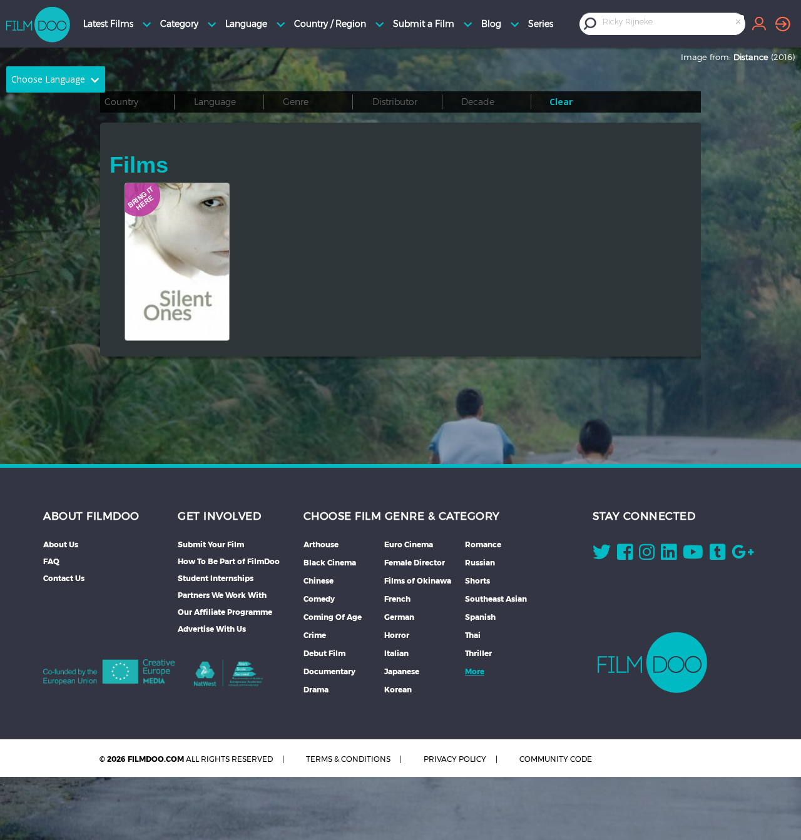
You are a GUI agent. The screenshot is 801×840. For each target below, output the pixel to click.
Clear (561, 102)
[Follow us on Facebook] (625, 554)
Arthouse (321, 544)
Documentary (329, 671)
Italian (396, 653)
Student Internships (215, 578)
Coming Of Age (333, 617)
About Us (60, 544)
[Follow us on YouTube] (693, 554)
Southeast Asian (496, 599)
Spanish (480, 617)
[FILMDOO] (652, 662)
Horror (396, 635)
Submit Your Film (211, 544)
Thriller (478, 653)
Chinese (319, 580)
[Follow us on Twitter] (602, 554)
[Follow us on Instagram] (647, 554)
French (397, 599)
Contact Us (63, 578)
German (399, 617)
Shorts (477, 580)
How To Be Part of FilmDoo (229, 561)
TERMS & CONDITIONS (348, 759)
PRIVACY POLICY (455, 759)
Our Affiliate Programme (225, 612)
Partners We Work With (222, 595)
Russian (480, 562)
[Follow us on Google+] (743, 554)
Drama (316, 689)
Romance (483, 544)
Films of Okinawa (417, 580)
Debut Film (324, 653)
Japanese (401, 671)
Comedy (319, 599)
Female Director (414, 562)
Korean (398, 689)
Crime (315, 635)
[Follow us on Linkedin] (668, 554)
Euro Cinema (408, 544)
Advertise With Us (212, 629)
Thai (473, 635)
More (474, 671)
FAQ (51, 561)
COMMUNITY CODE (555, 759)
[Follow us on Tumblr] (717, 554)
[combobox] (672, 23)
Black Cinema (330, 562)
